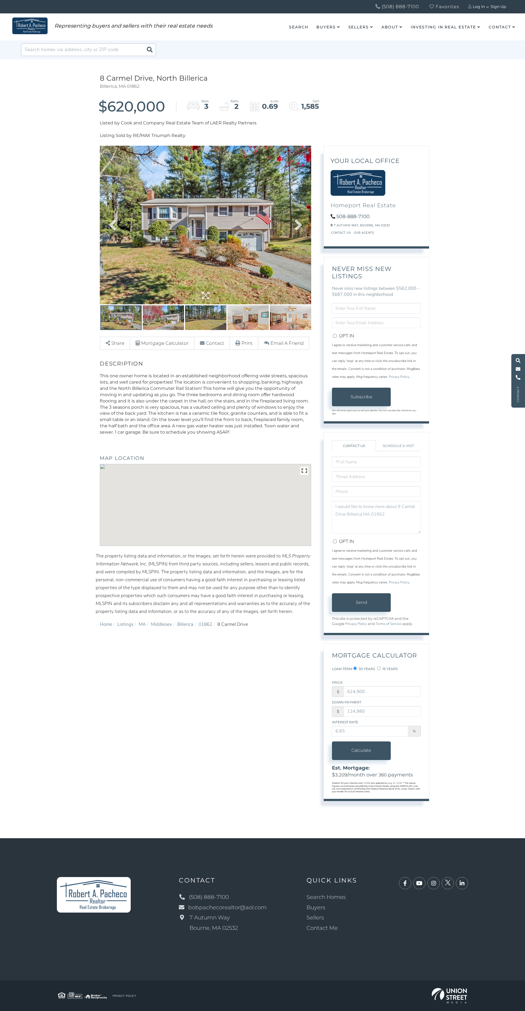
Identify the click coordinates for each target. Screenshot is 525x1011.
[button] (150, 50)
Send (361, 602)
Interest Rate (345, 722)
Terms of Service (388, 623)
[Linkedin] (462, 883)
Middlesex (161, 624)
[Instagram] (433, 883)
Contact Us (341, 233)
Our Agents (364, 233)
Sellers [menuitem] (358, 27)
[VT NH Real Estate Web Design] (449, 995)
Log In (479, 6)
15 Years (390, 669)
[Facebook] (405, 883)
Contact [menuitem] (500, 27)
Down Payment (346, 702)
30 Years (366, 669)
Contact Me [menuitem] (322, 928)
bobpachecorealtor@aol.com (227, 907)
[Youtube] (419, 883)
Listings (125, 624)
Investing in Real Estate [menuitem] (443, 27)
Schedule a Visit (398, 446)
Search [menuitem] (298, 27)
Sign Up (498, 6)
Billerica (185, 624)
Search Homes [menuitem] (326, 897)
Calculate (361, 750)
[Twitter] (448, 883)
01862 (205, 624)
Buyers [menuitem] (326, 27)
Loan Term (342, 669)
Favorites (446, 6)
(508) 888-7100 (399, 6)
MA (142, 624)
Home (106, 624)
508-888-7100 (353, 217)
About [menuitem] (389, 27)
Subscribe (361, 396)
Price (337, 682)
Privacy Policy (399, 377)
